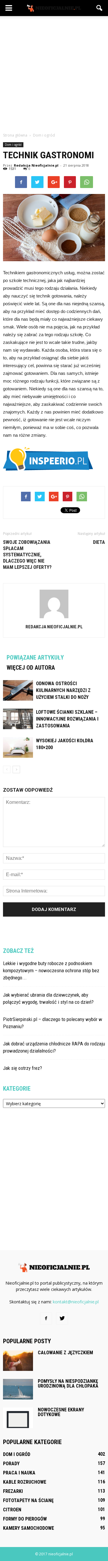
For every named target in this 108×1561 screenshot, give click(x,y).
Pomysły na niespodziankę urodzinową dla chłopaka (68, 1383)
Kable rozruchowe (24, 1482)
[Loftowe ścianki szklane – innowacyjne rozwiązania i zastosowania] (18, 719)
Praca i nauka (19, 1473)
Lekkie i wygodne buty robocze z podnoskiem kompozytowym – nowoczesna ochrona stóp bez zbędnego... (51, 970)
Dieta (99, 542)
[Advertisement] (54, 72)
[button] (99, 8)
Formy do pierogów (25, 1519)
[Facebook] (46, 1318)
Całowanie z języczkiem (65, 1352)
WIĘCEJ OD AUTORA (31, 667)
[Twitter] (62, 1318)
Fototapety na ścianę (28, 1500)
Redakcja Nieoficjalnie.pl (36, 165)
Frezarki (13, 1491)
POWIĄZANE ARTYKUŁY (35, 657)
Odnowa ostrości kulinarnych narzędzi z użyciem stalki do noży (63, 690)
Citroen (12, 1510)
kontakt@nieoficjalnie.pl (76, 1302)
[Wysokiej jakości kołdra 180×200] (18, 747)
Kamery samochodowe (28, 1528)
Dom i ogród (13, 145)
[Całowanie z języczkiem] (18, 1360)
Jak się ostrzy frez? (22, 1068)
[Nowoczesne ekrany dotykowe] (18, 1417)
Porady (11, 1463)
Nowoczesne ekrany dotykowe (61, 1412)
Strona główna (15, 135)
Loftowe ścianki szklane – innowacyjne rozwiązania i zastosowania (67, 719)
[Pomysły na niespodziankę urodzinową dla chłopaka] (18, 1389)
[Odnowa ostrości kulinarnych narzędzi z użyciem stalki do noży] (18, 690)
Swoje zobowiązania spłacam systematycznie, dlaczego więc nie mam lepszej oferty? (27, 554)
